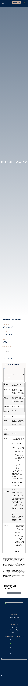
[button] (24, 2)
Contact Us (14, 627)
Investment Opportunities (14, 620)
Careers (14, 632)
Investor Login (16, 2)
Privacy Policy (14, 630)
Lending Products (14, 617)
